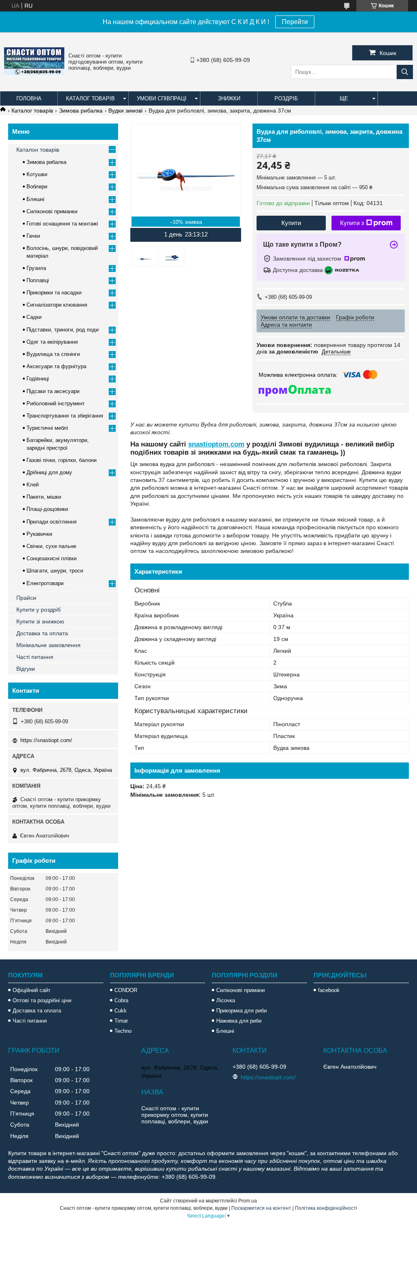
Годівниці (37, 379)
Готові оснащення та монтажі (62, 224)
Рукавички (39, 534)
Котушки (36, 174)
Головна (29, 98)
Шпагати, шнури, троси (54, 571)
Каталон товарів (37, 149)
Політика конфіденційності (326, 1208)
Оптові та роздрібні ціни (42, 1000)
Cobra (121, 1000)
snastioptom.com (216, 444)
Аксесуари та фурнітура (56, 366)
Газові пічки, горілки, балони (61, 460)
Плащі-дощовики (47, 509)
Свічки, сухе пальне (51, 546)
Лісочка (225, 1000)
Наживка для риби (238, 1021)
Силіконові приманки (51, 211)
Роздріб (286, 98)
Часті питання (34, 657)
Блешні (35, 199)
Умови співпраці (162, 98)
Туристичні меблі (47, 428)
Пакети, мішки (43, 497)
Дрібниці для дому (49, 472)
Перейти (295, 21)
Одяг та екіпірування (52, 342)
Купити (291, 222)
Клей (32, 485)
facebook (329, 990)
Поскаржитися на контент (261, 1208)
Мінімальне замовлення (48, 645)
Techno (123, 1031)
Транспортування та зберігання (64, 416)
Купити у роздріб (38, 609)
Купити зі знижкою (40, 621)
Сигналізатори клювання (56, 305)
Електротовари (45, 583)
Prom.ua (247, 1201)
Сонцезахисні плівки (51, 558)
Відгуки (25, 668)
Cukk (120, 1011)
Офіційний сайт (31, 990)
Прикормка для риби (241, 1011)
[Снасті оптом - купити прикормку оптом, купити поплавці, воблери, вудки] (34, 73)
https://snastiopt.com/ (46, 740)
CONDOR (125, 990)
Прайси (26, 597)
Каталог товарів (90, 98)
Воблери (36, 186)
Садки (34, 317)
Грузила (36, 268)
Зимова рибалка (81, 110)
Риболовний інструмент (55, 403)
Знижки (229, 98)
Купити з (352, 222)
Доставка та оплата (42, 633)
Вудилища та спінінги (53, 354)
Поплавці (37, 280)
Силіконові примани (240, 990)
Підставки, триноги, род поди (62, 330)
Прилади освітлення (51, 522)
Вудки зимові (125, 110)
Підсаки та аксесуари (52, 391)
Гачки (33, 236)
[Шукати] (405, 72)
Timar (121, 1021)
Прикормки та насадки (53, 292)
